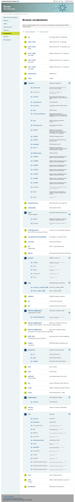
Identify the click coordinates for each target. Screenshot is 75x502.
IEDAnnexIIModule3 (35, 323)
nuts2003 (35, 156)
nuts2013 (35, 169)
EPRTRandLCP (33, 230)
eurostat (31, 242)
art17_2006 (32, 53)
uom (29, 475)
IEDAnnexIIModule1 (35, 310)
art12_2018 (32, 47)
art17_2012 (32, 60)
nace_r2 (35, 147)
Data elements (7, 27)
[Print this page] (60, 1)
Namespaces (7, 40)
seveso (30, 407)
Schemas (6, 30)
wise (29, 480)
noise (30, 392)
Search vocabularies (30, 31)
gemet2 (30, 258)
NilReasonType (37, 153)
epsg (34, 120)
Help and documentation (10, 17)
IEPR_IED (31, 336)
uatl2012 (35, 361)
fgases (30, 253)
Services (5, 36)
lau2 (29, 371)
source (35, 269)
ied (29, 306)
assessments (36, 87)
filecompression (37, 125)
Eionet (10, 14)
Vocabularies (7, 33)
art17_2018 (32, 67)
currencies (36, 105)
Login (56, 1)
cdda (29, 78)
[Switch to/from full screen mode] (62, 1)
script (34, 192)
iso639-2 (35, 130)
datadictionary (33, 203)
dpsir (34, 110)
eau (34, 429)
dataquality (32, 208)
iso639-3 (35, 136)
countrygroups (37, 102)
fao (29, 246)
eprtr (29, 212)
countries (35, 96)
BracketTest (36, 422)
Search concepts (44, 31)
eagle (34, 358)
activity (35, 219)
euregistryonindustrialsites (37, 237)
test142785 (36, 447)
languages (36, 144)
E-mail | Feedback (8, 496)
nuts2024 (35, 182)
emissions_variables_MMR (40, 287)
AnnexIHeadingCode (39, 317)
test (29, 414)
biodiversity (32, 73)
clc (34, 354)
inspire (30, 343)
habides (31, 296)
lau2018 (30, 376)
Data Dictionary (17, 14)
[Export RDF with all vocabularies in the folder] (69, 83)
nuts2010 (35, 165)
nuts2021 (35, 178)
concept (35, 262)
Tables (5, 23)
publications (32, 397)
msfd (29, 388)
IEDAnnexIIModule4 (35, 329)
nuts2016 (35, 174)
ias (29, 301)
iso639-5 (35, 140)
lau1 (29, 367)
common (31, 83)
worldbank (31, 486)
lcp (29, 383)
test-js (34, 443)
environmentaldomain (39, 113)
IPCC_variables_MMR (39, 291)
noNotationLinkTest (38, 440)
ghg (29, 283)
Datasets (6, 20)
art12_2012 (32, 42)
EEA (11, 1)
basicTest (35, 418)
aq (29, 37)
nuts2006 (35, 161)
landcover (31, 350)
